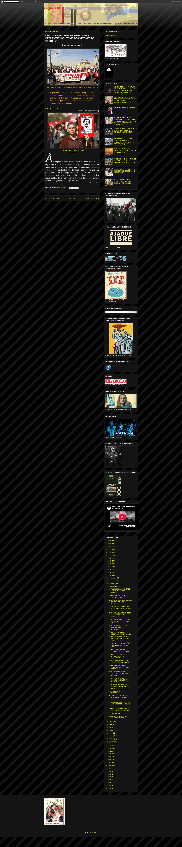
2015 (110, 572)
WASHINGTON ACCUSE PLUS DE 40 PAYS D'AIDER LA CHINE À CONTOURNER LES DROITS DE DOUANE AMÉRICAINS (125, 89)
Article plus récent (52, 198)
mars (111, 736)
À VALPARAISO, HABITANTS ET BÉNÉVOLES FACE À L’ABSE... (120, 633)
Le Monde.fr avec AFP (52, 109)
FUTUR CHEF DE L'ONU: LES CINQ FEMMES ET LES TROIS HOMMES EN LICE (124, 171)
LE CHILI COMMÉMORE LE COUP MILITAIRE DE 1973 (119, 650)
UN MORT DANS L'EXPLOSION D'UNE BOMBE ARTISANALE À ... (120, 608)
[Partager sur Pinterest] (78, 188)
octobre (112, 583)
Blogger (94, 832)
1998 (110, 783)
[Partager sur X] (74, 188)
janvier (112, 742)
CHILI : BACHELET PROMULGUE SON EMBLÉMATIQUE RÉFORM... (120, 602)
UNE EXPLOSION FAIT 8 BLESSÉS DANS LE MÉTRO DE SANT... (119, 680)
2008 (110, 760)
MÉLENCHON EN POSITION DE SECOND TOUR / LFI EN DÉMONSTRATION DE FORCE (125, 160)
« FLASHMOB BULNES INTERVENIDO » (117, 596)
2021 (110, 555)
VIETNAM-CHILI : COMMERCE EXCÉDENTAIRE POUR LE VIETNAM (119, 590)
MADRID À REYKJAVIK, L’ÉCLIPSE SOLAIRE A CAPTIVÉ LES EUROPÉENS (125, 150)
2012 (110, 748)
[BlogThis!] (72, 188)
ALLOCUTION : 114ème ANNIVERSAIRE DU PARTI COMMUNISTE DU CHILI (123, 181)
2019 (110, 561)
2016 (110, 569)
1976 (110, 788)
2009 (110, 757)
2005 (110, 768)
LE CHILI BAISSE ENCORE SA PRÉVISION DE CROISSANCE (120, 709)
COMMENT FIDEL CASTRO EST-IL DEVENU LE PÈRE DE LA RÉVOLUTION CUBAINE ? (125, 130)
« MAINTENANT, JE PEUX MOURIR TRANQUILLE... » (119, 717)
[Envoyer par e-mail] (70, 188)
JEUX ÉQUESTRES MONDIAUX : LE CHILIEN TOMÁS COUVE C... (120, 704)
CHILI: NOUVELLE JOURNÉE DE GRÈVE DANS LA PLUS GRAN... (120, 614)
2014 (110, 575)
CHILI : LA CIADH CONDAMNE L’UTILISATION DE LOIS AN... (120, 661)
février (112, 739)
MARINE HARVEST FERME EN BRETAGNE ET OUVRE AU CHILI (119, 638)
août (111, 721)
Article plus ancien (92, 198)
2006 (110, 765)
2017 (110, 567)
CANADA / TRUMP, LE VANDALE (125, 107)
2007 (110, 762)
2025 (110, 544)
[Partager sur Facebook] (76, 188)
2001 (110, 777)
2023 (110, 549)
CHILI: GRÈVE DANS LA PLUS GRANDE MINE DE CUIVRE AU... (119, 621)
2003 (110, 774)
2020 (110, 558)
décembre (113, 578)
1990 (110, 785)
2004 (110, 771)
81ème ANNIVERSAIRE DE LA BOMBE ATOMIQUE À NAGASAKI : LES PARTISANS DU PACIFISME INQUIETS (125, 141)
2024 (110, 546)
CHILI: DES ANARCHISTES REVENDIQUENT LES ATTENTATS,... (118, 627)
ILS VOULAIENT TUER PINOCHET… (116, 692)
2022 (110, 552)
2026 (110, 541)
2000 (110, 780)
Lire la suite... (94, 183)
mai (111, 730)
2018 (110, 564)
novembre (113, 581)
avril (111, 733)
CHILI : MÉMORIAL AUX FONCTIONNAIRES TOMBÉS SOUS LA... (119, 673)
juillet (111, 724)
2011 (109, 751)
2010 (110, 754)
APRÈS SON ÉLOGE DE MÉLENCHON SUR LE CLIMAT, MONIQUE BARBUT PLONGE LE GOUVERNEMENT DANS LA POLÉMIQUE (125, 121)
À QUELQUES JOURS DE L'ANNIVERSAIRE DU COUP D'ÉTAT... (119, 667)
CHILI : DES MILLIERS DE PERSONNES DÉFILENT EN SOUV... (119, 686)
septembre (113, 586)
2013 (110, 745)
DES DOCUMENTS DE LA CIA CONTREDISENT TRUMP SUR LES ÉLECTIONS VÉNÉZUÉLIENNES (124, 99)
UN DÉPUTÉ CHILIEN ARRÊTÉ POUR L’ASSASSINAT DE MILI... (119, 645)
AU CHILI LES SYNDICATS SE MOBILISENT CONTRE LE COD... (119, 697)
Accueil (72, 198)
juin (111, 727)
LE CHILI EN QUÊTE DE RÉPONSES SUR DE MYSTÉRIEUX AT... (117, 656)
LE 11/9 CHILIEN (114, 713)
